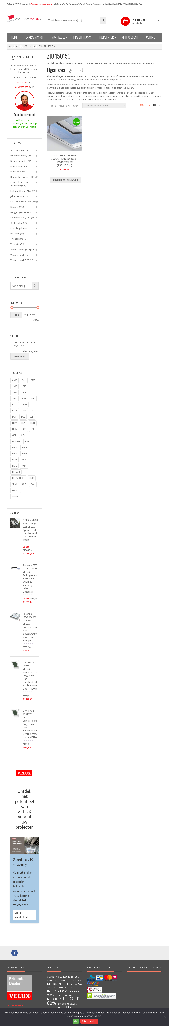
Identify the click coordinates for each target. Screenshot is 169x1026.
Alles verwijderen (31, 351)
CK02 (14, 404)
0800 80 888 (111, 4)
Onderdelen (16, 222)
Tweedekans (16, 238)
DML (14, 416)
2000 (14, 398)
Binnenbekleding (18, 155)
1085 (14, 392)
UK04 (14, 490)
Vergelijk (18, 356)
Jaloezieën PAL (17, 196)
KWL (27, 441)
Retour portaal (15, 1005)
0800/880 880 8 (131, 4)
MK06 (24, 447)
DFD (24, 410)
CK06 (14, 410)
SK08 (14, 484)
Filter (16, 315)
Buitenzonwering (18, 161)
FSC (32, 429)
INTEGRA (16, 441)
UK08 (24, 490)
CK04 (24, 404)
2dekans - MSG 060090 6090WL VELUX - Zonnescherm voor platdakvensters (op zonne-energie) (30, 627)
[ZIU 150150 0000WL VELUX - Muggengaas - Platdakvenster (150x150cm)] (64, 133)
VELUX (15, 496)
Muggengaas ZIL (18, 212)
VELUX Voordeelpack (22, 915)
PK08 (24, 459)
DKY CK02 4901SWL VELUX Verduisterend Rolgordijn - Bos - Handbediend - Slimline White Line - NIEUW (30, 724)
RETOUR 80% (18, 478)
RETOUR (16, 471)
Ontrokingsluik (17, 228)
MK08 (14, 453)
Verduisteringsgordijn (21, 249)
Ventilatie (15, 244)
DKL (32, 410)
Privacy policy (89, 1021)
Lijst (158, 105)
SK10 (24, 484)
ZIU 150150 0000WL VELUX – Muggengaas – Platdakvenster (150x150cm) (64, 160)
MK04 (14, 447)
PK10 (14, 465)
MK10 (24, 453)
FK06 (14, 429)
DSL (23, 416)
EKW (23, 423)
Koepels (14, 206)
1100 (24, 392)
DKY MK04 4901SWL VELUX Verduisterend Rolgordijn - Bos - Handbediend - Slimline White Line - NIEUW (30, 675)
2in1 (24, 380)
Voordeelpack (17, 254)
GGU (23, 435)
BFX (33, 398)
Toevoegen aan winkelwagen (65, 180)
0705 (33, 380)
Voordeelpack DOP (19, 260)
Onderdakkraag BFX (20, 217)
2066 (24, 398)
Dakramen (15, 171)
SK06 (31, 478)
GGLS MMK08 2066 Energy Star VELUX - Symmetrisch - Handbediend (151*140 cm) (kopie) (30, 529)
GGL (14, 435)
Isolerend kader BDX (20, 191)
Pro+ (24, 465)
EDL (31, 416)
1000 (14, 386)
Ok (75, 1021)
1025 (24, 386)
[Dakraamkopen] (24, 18)
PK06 (14, 459)
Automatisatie (17, 150)
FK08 (24, 429)
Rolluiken (15, 233)
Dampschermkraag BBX (22, 176)
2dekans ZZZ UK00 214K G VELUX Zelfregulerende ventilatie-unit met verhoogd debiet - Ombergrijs (30, 578)
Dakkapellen (16, 166)
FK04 (32, 423)
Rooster (147, 105)
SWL (33, 484)
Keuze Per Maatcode (20, 201)
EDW (14, 423)
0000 (14, 380)
